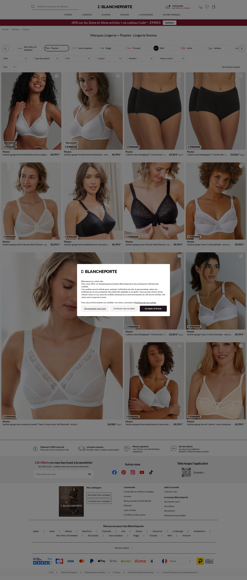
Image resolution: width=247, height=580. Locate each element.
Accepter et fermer (153, 308)
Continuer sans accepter (124, 308)
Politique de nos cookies (145, 302)
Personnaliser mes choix (95, 308)
